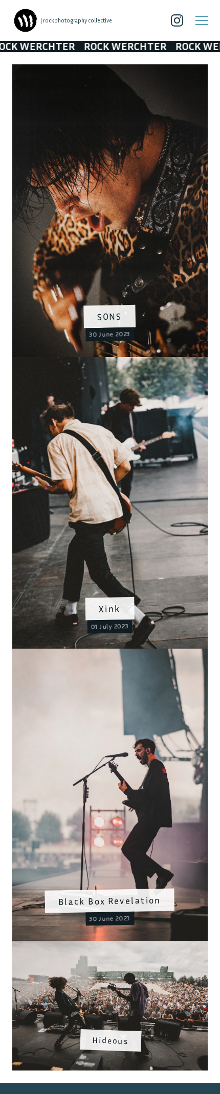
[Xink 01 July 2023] (110, 363)
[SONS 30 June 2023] (110, 70)
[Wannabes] (25, 20)
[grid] (110, 567)
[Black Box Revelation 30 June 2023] (110, 655)
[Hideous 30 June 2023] (110, 947)
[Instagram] (177, 20)
